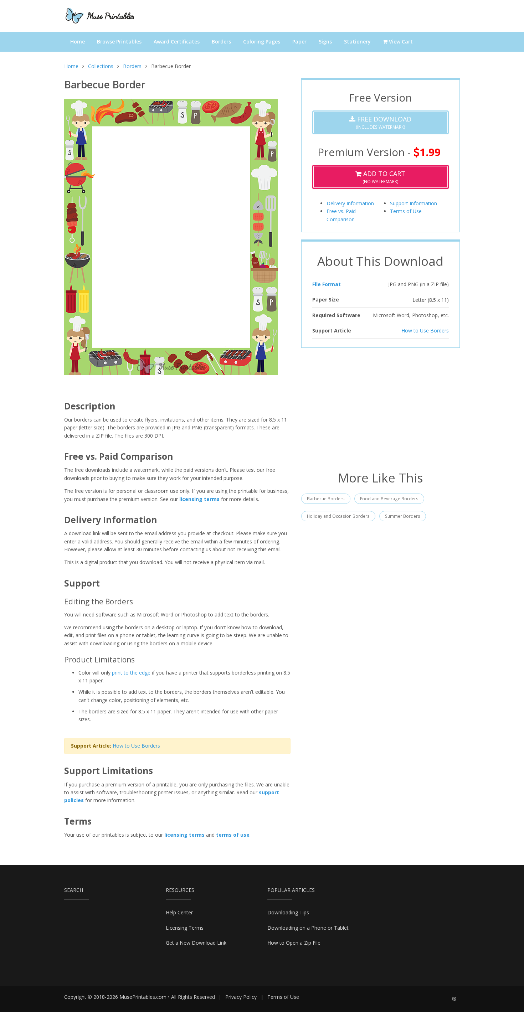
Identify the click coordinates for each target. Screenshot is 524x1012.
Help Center (179, 912)
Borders (221, 41)
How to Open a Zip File (293, 942)
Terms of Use (406, 211)
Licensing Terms (185, 927)
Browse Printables (119, 41)
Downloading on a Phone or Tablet (308, 927)
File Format (326, 284)
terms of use (233, 834)
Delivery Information (350, 203)
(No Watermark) (383, 177)
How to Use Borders (136, 745)
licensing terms (199, 499)
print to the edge (131, 672)
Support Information (413, 203)
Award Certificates (177, 41)
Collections (100, 66)
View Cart (400, 41)
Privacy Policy (241, 996)
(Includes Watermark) (383, 122)
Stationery (357, 41)
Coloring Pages (261, 41)
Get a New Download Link (196, 942)
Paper (299, 41)
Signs (325, 41)
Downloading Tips (288, 912)
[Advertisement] (380, 408)
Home (77, 41)
